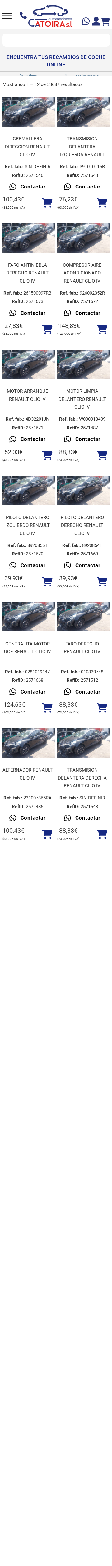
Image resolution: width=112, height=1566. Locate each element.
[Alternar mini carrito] (105, 22)
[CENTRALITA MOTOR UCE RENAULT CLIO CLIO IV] (28, 616)
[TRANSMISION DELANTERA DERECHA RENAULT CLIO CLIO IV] (83, 743)
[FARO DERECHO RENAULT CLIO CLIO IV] (83, 616)
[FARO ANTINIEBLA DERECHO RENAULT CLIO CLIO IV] (28, 238)
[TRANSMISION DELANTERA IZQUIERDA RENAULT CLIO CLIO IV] (83, 112)
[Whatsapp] (86, 22)
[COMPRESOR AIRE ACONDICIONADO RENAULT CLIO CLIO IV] (83, 238)
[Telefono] (24, 16)
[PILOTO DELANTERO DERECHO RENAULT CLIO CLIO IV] (83, 490)
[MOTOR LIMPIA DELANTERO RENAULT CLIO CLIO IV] (83, 364)
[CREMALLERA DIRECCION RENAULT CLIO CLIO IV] (28, 112)
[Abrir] (7, 16)
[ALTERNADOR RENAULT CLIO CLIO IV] (28, 743)
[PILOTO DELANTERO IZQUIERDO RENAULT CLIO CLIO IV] (28, 490)
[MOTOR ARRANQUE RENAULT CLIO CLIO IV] (28, 364)
